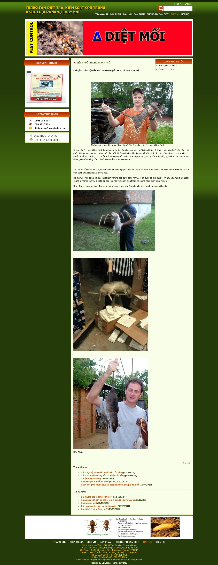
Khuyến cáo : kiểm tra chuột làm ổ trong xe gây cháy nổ (108, 500)
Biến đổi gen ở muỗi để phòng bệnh (98, 482)
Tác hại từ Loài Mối (168, 65)
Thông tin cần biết (158, 14)
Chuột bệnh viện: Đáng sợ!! (94, 509)
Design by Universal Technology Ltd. (109, 563)
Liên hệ (185, 14)
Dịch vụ (127, 14)
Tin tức (175, 14)
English (188, 4)
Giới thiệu (115, 14)
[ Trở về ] (186, 463)
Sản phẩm (139, 14)
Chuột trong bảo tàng (91, 478)
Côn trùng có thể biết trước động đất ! (99, 506)
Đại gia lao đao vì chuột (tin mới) (96, 497)
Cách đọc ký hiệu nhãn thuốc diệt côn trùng (102, 472)
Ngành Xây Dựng (167, 69)
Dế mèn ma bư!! (89, 503)
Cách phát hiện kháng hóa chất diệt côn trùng (103, 475)
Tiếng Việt (178, 4)
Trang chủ (101, 14)
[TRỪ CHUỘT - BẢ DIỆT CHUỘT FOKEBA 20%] (46, 105)
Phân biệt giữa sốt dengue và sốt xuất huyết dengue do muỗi (110, 485)
